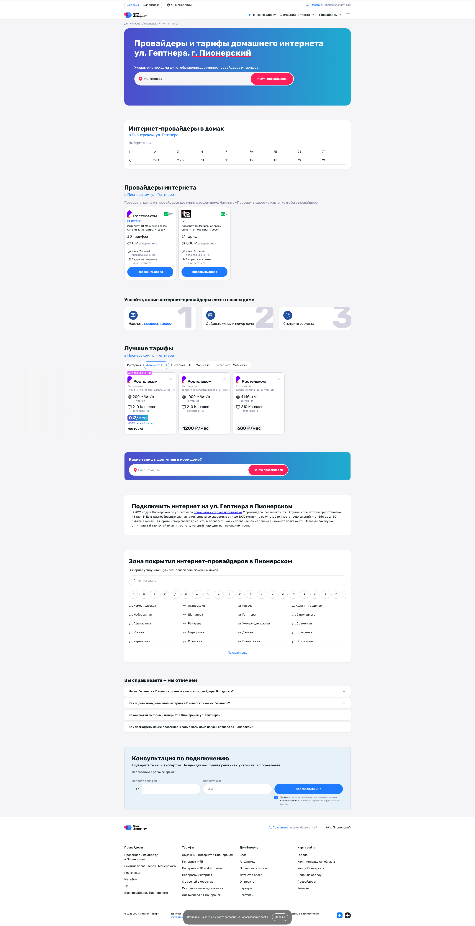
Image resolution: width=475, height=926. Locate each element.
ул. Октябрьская (195, 605)
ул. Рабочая (246, 605)
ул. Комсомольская (142, 605)
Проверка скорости (254, 868)
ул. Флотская (192, 641)
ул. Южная (136, 632)
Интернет (134, 365)
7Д (130, 160)
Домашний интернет (295, 15)
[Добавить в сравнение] (170, 378)
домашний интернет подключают (218, 512)
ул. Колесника (302, 632)
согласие (230, 917)
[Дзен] (348, 915)
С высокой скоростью (197, 881)
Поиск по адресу (264, 15)
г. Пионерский (221, 53)
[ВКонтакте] (340, 915)
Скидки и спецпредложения (202, 888)
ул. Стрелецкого (303, 614)
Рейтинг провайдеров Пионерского (150, 866)
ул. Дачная (245, 632)
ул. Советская (302, 623)
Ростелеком (134, 220)
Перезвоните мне (308, 789)
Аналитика (247, 861)
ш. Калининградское (307, 605)
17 (275, 160)
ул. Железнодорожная (254, 623)
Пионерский (152, 23)
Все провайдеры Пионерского (146, 892)
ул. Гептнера (247, 614)
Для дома (133, 4)
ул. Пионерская (249, 641)
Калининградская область (316, 861)
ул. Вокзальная (303, 641)
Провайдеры (328, 15)
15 (251, 160)
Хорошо (280, 917)
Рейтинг (303, 888)
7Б (275, 151)
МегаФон (130, 879)
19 (299, 160)
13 (227, 160)
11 (202, 160)
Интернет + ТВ (156, 365)
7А (251, 151)
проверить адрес (158, 324)
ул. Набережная (140, 614)
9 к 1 (156, 160)
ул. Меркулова (193, 632)
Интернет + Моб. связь (231, 365)
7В (300, 151)
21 (323, 160)
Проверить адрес (150, 272)
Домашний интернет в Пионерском (207, 855)
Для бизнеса (151, 4)
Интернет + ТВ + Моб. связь (191, 365)
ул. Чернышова (139, 641)
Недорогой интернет (197, 875)
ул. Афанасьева (140, 623)
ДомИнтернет (133, 23)
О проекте (247, 881)
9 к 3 (180, 160)
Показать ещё (237, 652)
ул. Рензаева (192, 623)
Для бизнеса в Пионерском (201, 895)
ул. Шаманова (193, 614)
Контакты (246, 895)
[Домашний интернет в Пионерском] (135, 15)
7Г (323, 151)
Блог (243, 855)
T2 (182, 220)
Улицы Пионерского (311, 868)
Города (302, 855)
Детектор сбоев (251, 875)
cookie (264, 917)
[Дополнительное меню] (348, 15)
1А (154, 151)
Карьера (246, 888)
